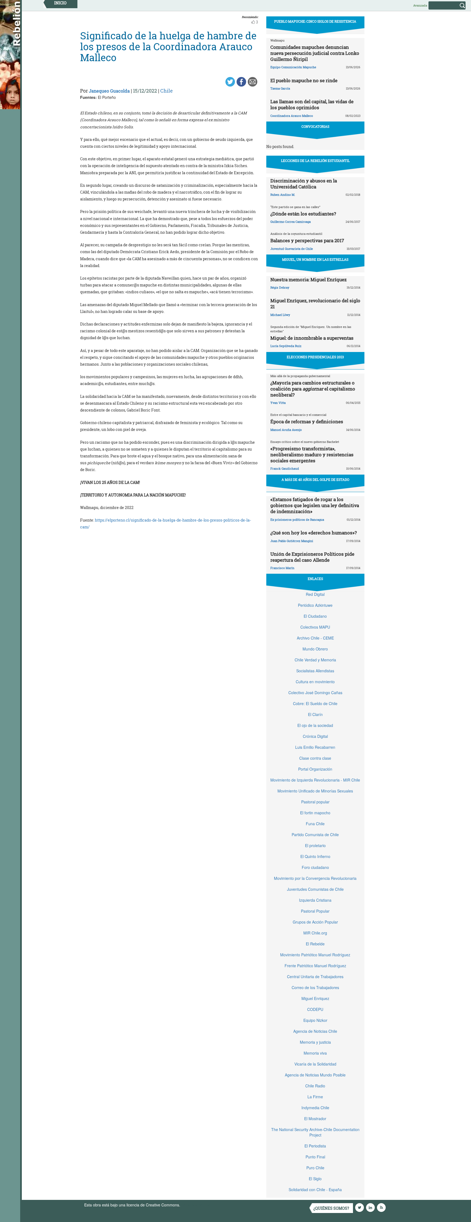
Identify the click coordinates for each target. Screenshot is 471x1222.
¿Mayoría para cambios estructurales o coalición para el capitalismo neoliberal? (312, 389)
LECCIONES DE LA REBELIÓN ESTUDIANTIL (315, 160)
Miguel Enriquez (315, 998)
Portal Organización (315, 769)
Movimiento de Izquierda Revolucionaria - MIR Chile (315, 780)
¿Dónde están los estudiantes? (303, 214)
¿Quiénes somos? (331, 1208)
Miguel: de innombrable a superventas (312, 338)
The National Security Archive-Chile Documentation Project (315, 1132)
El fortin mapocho (315, 812)
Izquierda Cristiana (315, 900)
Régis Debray (279, 287)
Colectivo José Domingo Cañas (315, 692)
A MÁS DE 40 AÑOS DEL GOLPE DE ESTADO (315, 479)
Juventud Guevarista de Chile (291, 249)
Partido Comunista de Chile (315, 834)
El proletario (315, 845)
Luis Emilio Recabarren (315, 747)
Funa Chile (315, 823)
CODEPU (315, 1009)
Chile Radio (315, 1085)
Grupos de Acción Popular (315, 922)
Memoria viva (315, 1053)
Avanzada (420, 5)
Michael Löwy (280, 315)
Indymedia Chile (315, 1107)
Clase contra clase (315, 758)
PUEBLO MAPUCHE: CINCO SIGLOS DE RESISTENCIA (315, 21)
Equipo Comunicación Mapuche (293, 67)
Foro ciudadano (315, 867)
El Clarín (315, 714)
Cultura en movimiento (315, 681)
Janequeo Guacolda (109, 91)
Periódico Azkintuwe (315, 605)
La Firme (315, 1096)
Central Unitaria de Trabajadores (315, 976)
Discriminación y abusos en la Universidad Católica (303, 183)
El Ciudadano (315, 616)
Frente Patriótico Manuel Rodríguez (315, 965)
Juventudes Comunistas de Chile (315, 889)
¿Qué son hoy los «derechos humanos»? (313, 532)
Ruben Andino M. (282, 195)
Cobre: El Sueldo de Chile (315, 703)
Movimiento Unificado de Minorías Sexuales (315, 791)
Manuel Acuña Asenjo (286, 430)
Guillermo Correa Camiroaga (290, 222)
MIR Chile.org (315, 933)
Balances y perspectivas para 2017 (307, 240)
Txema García (280, 88)
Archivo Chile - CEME (315, 638)
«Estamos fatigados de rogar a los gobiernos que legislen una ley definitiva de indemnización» (314, 505)
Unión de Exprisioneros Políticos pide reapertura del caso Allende (312, 557)
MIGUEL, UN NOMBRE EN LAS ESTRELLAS (315, 259)
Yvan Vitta (278, 403)
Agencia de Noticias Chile (315, 1031)
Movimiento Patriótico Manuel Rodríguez (315, 954)
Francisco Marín (282, 568)
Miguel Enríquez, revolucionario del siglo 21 (315, 303)
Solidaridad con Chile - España (315, 1189)
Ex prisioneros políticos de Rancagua (297, 519)
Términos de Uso (196, 1205)
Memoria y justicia (315, 1042)
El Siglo (315, 1178)
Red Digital (315, 594)
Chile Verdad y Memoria (315, 659)
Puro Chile (315, 1167)
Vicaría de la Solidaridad (315, 1064)
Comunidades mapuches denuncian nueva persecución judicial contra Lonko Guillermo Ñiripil (314, 53)
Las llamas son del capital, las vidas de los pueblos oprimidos (312, 104)
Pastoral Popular (315, 911)
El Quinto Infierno (315, 856)
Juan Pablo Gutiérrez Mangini (291, 541)
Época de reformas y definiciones (306, 421)
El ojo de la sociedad (315, 725)
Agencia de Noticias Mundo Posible (315, 1075)
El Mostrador (315, 1118)
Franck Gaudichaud (284, 468)
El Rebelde (315, 943)
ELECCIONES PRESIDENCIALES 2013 (315, 357)
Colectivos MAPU (315, 627)
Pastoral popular (315, 801)
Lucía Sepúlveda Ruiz (285, 346)
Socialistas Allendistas (315, 670)
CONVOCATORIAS (315, 126)
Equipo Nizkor (315, 1020)
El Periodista (315, 1146)
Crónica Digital (315, 736)
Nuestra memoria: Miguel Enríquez (308, 279)
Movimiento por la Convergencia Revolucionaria (315, 878)
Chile (166, 90)
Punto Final (315, 1156)
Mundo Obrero (315, 649)
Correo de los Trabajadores (315, 987)
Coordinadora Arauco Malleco (291, 116)
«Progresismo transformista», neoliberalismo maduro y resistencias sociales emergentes (312, 454)
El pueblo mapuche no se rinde (303, 80)
